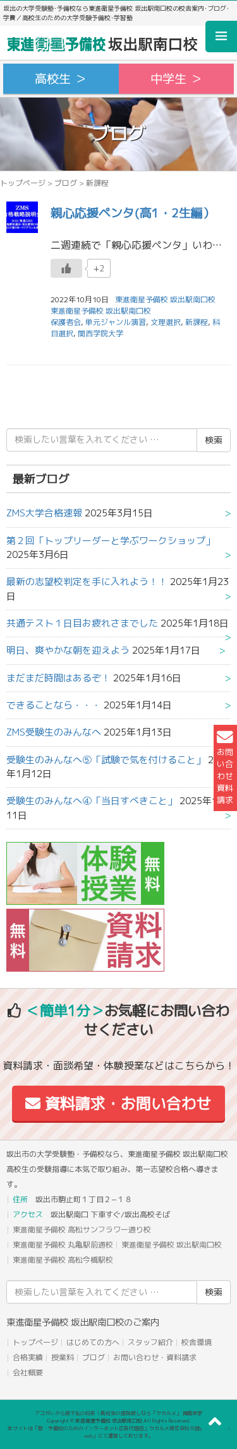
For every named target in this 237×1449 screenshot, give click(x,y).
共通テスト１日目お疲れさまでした (82, 623)
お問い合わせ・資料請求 (155, 1357)
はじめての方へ (92, 1342)
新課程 (196, 322)
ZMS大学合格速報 (44, 513)
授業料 (62, 1357)
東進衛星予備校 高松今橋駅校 (63, 1259)
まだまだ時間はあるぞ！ (58, 678)
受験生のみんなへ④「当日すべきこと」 (91, 800)
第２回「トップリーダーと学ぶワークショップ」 (110, 540)
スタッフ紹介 (150, 1342)
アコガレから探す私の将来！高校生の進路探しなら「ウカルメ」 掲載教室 (119, 1413)
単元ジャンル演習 (115, 322)
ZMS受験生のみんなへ (53, 732)
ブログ (65, 183)
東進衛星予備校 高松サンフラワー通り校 (82, 1229)
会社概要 (28, 1372)
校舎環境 (196, 1342)
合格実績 (28, 1357)
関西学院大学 (100, 333)
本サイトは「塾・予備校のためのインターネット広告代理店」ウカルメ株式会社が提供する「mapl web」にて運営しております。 (119, 1432)
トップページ (23, 183)
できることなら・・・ (53, 705)
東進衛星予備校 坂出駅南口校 (101, 310)
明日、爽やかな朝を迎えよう (68, 650)
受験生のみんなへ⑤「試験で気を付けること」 (105, 759)
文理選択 (165, 322)
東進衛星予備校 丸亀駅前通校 (63, 1244)
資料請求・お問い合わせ (126, 1103)
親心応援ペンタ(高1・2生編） (133, 212)
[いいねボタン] (66, 268)
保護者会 (66, 322)
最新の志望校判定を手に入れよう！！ (86, 581)
